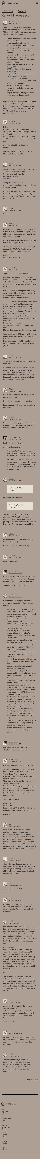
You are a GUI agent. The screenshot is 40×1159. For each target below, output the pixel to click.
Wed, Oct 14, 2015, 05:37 (15, 1033)
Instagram (5, 1141)
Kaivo (3, 1113)
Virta (3, 1115)
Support (4, 1135)
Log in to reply (32, 1080)
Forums (7, 11)
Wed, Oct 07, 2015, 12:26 (15, 225)
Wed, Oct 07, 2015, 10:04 (15, 23)
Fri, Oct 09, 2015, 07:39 (15, 860)
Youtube (4, 1143)
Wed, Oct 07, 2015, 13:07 (15, 391)
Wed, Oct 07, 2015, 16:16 (15, 557)
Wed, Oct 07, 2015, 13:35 (15, 535)
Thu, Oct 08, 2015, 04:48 (15, 573)
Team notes (5, 1131)
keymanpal (13, 571)
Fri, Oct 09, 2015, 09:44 (15, 923)
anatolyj (12, 121)
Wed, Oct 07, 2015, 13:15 (15, 439)
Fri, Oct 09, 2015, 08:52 (15, 885)
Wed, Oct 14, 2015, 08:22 (15, 1056)
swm (11, 208)
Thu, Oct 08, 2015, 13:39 (15, 744)
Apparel (4, 1121)
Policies (4, 1136)
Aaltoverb (5, 1111)
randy (11, 22)
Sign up (4, 1150)
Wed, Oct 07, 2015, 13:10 (15, 419)
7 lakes (11, 224)
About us (4, 1125)
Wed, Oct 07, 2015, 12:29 (15, 269)
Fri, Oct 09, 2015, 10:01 (15, 1002)
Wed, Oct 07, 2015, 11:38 (15, 123)
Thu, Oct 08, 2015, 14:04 (15, 761)
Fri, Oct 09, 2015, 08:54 (15, 900)
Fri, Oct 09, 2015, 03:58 (15, 826)
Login (3, 1148)
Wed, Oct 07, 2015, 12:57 (15, 357)
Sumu (3, 1117)
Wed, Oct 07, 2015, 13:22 (15, 481)
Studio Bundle (6, 1119)
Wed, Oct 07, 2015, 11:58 (15, 210)
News (22, 11)
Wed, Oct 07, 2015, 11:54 (15, 165)
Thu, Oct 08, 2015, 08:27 (15, 597)
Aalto (3, 1109)
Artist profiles (6, 1127)
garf (10, 824)
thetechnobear (14, 437)
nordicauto (13, 760)
